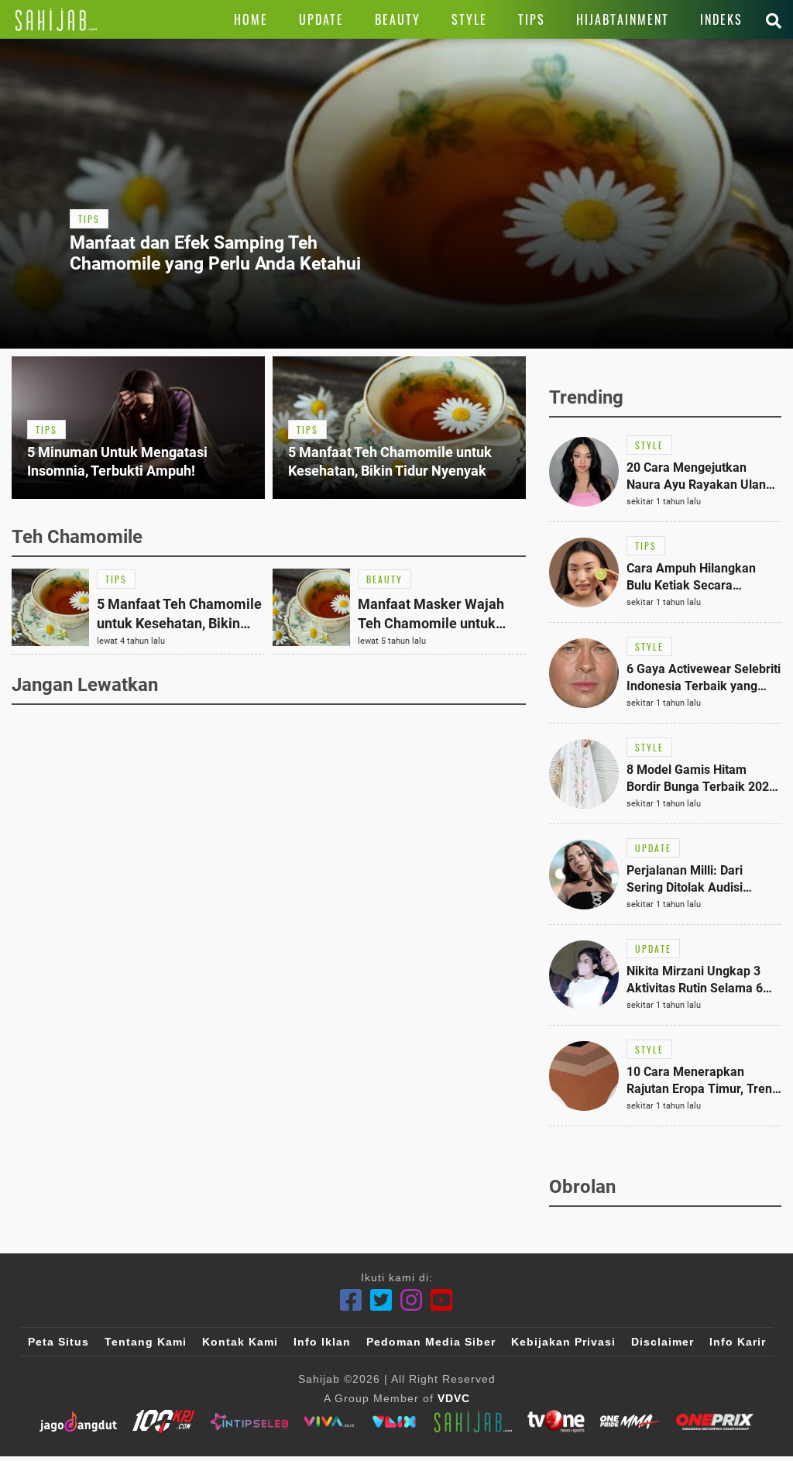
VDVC (454, 1398)
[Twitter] (381, 1300)
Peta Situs (58, 1342)
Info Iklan (322, 1342)
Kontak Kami (240, 1342)
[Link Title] (56, 19)
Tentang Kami (146, 1342)
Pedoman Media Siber (431, 1342)
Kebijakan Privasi (563, 1342)
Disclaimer (662, 1342)
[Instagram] (411, 1300)
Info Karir (737, 1342)
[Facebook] (351, 1300)
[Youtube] (442, 1300)
